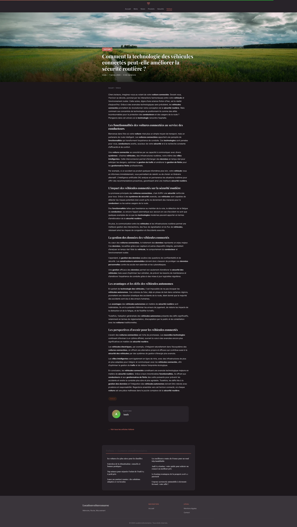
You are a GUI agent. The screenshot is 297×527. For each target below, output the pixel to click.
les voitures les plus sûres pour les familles (124, 458)
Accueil (128, 9)
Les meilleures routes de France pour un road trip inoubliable (170, 459)
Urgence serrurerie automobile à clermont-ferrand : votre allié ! (169, 483)
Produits (151, 9)
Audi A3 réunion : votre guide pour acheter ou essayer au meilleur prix (170, 467)
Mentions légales (190, 508)
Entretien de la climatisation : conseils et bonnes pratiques (123, 465)
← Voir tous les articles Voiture (121, 429)
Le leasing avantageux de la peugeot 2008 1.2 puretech (170, 475)
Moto (136, 9)
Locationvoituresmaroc (96, 505)
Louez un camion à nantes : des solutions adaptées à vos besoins (123, 480)
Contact (187, 512)
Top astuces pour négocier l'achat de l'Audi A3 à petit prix (125, 472)
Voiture (169, 9)
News (143, 9)
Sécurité (160, 9)
